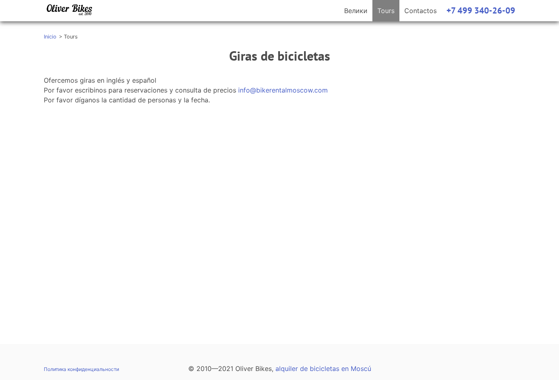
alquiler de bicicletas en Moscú (323, 368)
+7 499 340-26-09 (480, 10)
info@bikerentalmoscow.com (283, 90)
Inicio (50, 37)
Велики (355, 11)
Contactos (420, 11)
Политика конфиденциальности (81, 369)
